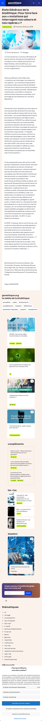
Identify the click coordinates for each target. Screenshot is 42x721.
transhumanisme (10, 659)
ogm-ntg (7, 654)
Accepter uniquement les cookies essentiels (21, 709)
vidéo (15, 302)
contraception (9, 618)
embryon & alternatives (12, 629)
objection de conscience (13, 651)
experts (23, 309)
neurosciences (9, 648)
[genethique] (14, 3)
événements (23, 302)
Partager (25, 52)
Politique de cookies (20, 718)
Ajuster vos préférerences (21, 714)
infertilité (8, 640)
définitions (28, 306)
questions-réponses (10, 309)
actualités (6, 302)
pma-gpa (7, 657)
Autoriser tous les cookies (21, 703)
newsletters (32, 309)
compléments (8, 306)
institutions (7, 27)
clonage (7, 615)
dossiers (18, 306)
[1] (30, 59)
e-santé (7, 626)
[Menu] (2, 3)
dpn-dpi (7, 623)
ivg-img (7, 645)
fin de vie (7, 632)
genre (6, 634)
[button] (28, 593)
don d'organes (9, 621)
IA (5, 612)
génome (7, 637)
